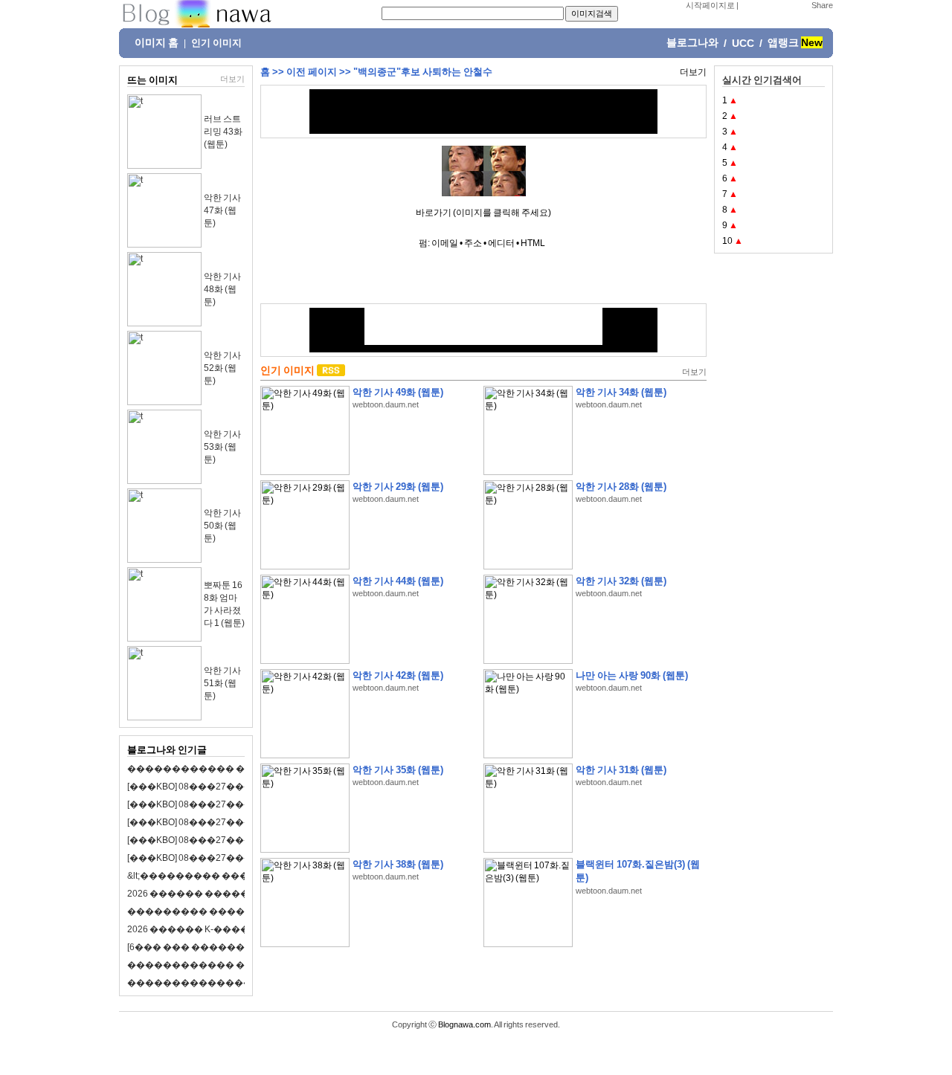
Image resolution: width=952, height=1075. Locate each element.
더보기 (232, 78)
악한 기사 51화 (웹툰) (222, 683)
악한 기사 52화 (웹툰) (222, 368)
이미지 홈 (156, 42)
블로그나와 (692, 42)
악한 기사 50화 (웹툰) (222, 525)
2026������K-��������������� (237, 929)
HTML (533, 243)
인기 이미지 (216, 43)
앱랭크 (783, 42)
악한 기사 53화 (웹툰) (222, 447)
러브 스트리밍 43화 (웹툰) (223, 131)
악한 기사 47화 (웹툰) (222, 210)
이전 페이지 (311, 71)
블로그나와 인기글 (167, 749)
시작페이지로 (710, 5)
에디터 (501, 243)
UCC (743, 43)
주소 (473, 243)
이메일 (444, 243)
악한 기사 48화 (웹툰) (222, 289)
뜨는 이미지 (152, 79)
